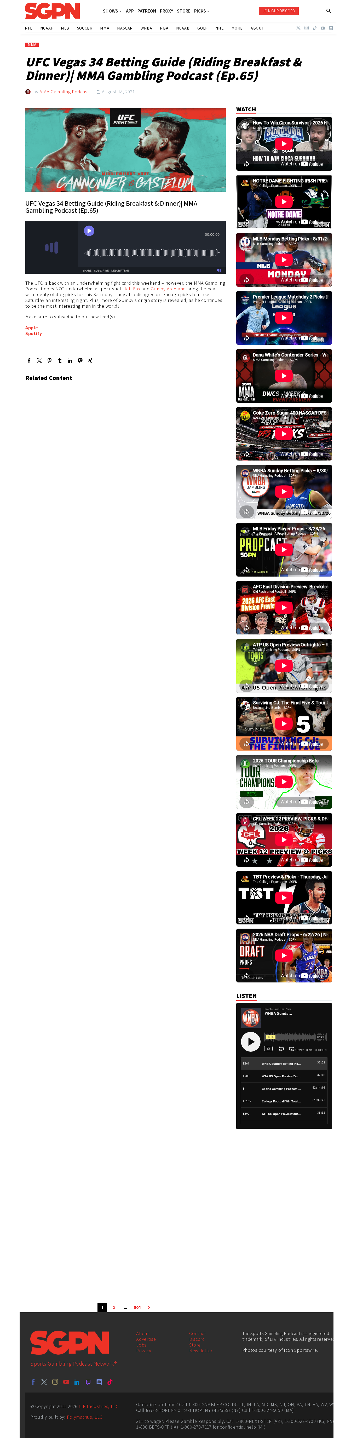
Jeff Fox (132, 289)
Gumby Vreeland (168, 289)
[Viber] (80, 360)
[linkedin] (77, 1382)
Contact (197, 1333)
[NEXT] (149, 1307)
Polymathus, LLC (85, 1417)
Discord (197, 1339)
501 (137, 1307)
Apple (31, 328)
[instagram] (55, 1382)
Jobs (141, 1345)
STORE (184, 11)
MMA (32, 45)
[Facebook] (29, 360)
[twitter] (44, 1382)
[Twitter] (298, 28)
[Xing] (90, 360)
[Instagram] (306, 28)
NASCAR (125, 28)
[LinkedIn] (69, 360)
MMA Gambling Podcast (64, 92)
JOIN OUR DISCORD (279, 11)
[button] (329, 11)
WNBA (146, 28)
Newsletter (200, 1351)
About (142, 1333)
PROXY (166, 11)
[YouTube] (323, 28)
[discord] (99, 1382)
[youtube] (66, 1382)
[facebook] (33, 1382)
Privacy (143, 1351)
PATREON (146, 11)
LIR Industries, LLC (98, 1406)
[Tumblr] (59, 360)
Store (195, 1345)
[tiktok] (110, 1382)
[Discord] (331, 28)
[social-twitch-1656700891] (88, 1382)
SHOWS (110, 11)
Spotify (33, 333)
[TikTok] (315, 28)
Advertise (146, 1339)
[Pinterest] (49, 360)
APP (130, 11)
